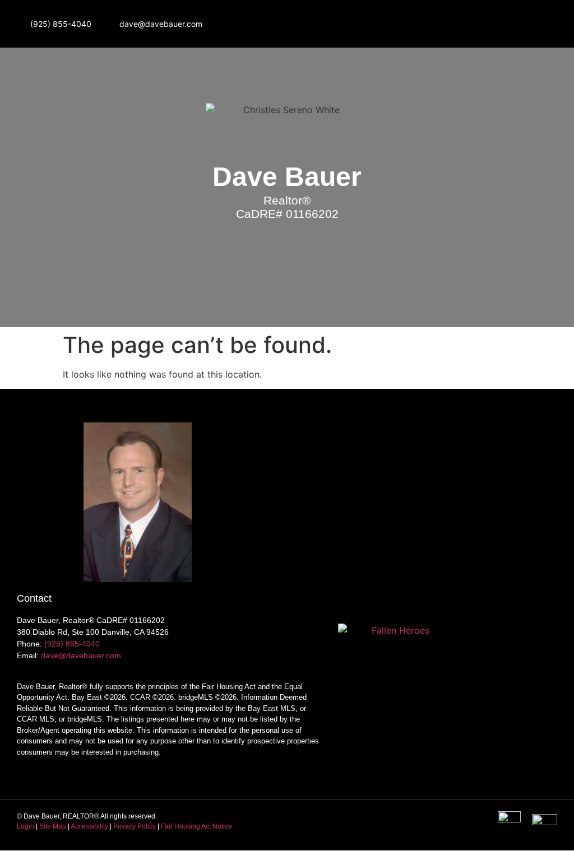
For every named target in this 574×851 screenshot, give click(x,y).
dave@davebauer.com (81, 655)
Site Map (52, 826)
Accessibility (89, 826)
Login (25, 826)
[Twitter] (511, 23)
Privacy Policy (134, 826)
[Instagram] (448, 23)
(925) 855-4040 (72, 643)
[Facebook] (480, 23)
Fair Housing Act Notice (196, 826)
